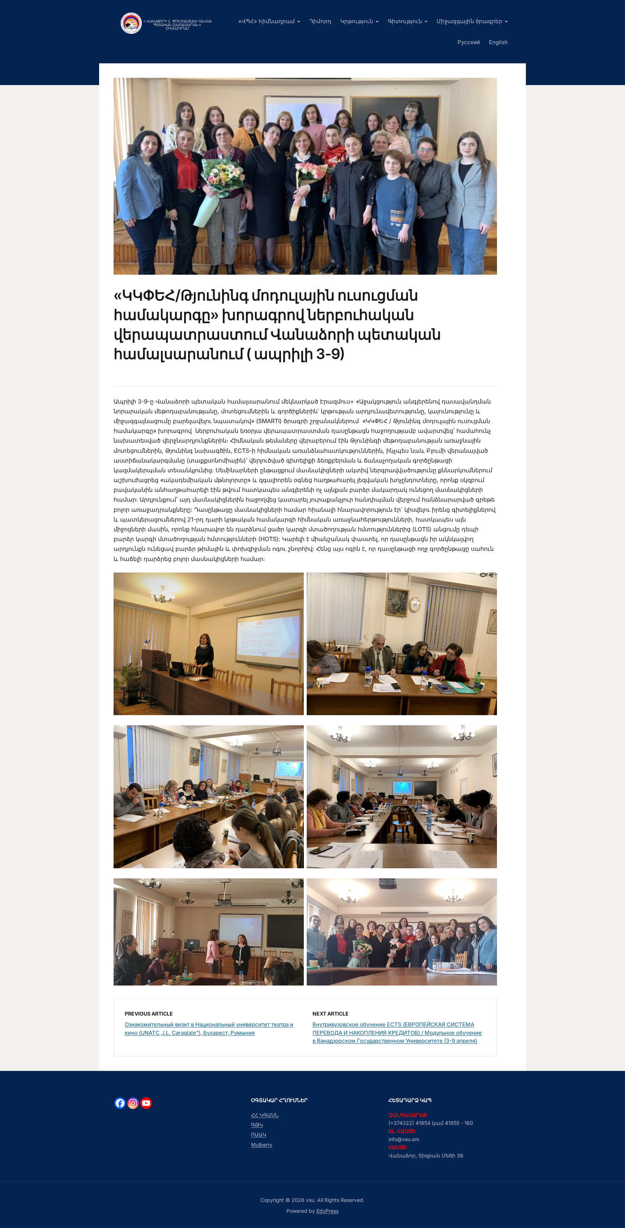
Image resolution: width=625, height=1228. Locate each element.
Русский (469, 42)
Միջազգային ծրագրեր (469, 21)
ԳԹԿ (257, 1125)
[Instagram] (133, 1103)
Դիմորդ (320, 21)
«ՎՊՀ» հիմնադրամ (266, 21)
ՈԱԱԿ (258, 1134)
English (498, 42)
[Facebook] (120, 1103)
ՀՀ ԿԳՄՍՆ (265, 1115)
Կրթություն (356, 21)
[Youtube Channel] (146, 1103)
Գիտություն (405, 21)
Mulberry (261, 1145)
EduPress (327, 1211)
